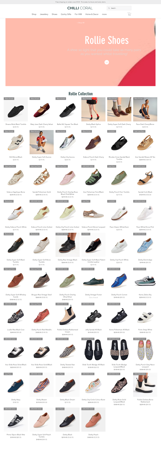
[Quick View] (119, 245)
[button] (130, 14)
